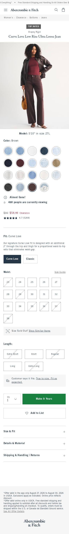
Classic (30, 259)
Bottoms (34, 18)
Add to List (37, 413)
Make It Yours (44, 399)
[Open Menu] (4, 10)
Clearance (21, 18)
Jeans (44, 18)
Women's (8, 18)
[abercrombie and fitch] (24, 9)
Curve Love (12, 259)
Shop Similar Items (39, 331)
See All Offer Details (14, 512)
